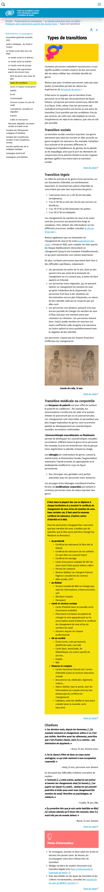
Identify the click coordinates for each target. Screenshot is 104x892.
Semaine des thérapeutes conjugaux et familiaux (17, 131)
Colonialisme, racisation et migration (21, 110)
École (12, 94)
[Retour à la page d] (28, 12)
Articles (13, 116)
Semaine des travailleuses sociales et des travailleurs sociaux (18, 140)
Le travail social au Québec (20, 61)
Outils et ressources (19, 120)
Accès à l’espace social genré (23, 87)
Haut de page (90, 167)
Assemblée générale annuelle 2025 (19, 38)
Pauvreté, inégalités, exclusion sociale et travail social (21, 125)
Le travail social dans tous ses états (19, 52)
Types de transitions (18, 83)
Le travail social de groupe (19, 65)
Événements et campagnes (19, 33)
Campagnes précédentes (17, 157)
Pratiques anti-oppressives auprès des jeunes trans (20, 70)
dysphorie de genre (70, 89)
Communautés (16, 98)
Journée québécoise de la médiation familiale (17, 148)
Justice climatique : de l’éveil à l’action (19, 45)
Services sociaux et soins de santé (22, 103)
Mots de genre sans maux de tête (22, 77)
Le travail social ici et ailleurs (20, 58)
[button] (99, 4)
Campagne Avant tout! (15, 153)
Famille (13, 90)
